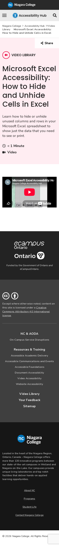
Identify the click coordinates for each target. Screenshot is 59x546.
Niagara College (11, 26)
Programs (29, 498)
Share (51, 44)
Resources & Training (29, 350)
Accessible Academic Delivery (29, 355)
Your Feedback (29, 400)
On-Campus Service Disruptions (29, 340)
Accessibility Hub (35, 26)
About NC (29, 490)
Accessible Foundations (29, 367)
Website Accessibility (29, 384)
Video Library (29, 394)
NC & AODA (29, 334)
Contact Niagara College (29, 515)
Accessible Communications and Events (29, 361)
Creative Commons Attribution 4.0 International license (26, 311)
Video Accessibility (29, 378)
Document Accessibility (29, 372)
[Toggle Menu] (4, 15)
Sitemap (29, 406)
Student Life (29, 506)
